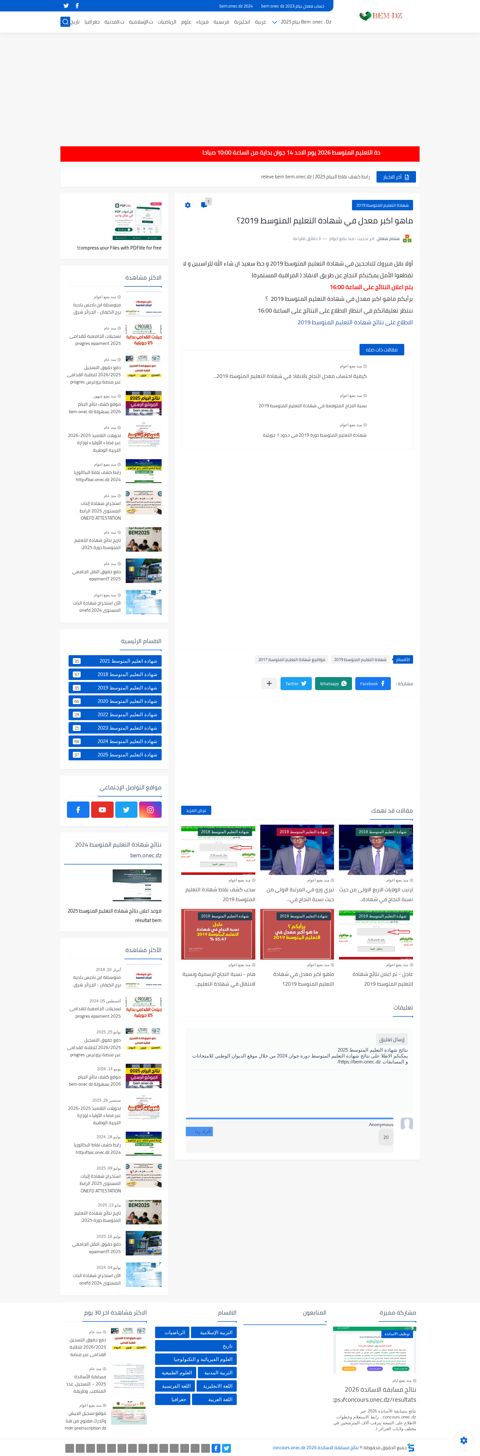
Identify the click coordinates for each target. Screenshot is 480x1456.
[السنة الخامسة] (174, 1448)
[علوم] (122, 1448)
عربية (260, 21)
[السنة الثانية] (205, 1448)
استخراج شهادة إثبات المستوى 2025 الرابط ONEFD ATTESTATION (100, 511)
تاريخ (75, 21)
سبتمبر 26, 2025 (106, 1100)
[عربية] (163, 1448)
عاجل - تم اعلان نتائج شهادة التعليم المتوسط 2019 (383, 979)
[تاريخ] (69, 1448)
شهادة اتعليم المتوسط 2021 (115, 661)
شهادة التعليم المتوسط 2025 (115, 755)
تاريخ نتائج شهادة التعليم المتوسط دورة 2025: (97, 544)
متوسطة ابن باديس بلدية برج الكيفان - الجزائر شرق (97, 308)
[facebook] (77, 5)
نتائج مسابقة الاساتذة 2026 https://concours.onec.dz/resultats (374, 1394)
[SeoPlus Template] (411, 1447)
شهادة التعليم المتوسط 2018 (115, 674)
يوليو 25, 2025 (109, 1032)
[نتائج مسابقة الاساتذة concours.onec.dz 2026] (378, 16)
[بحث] (65, 22)
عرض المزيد (196, 810)
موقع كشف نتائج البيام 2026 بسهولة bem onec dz (95, 407)
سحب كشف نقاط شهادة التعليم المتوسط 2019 (220, 894)
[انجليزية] (153, 1448)
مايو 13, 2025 (109, 1205)
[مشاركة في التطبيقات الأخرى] (269, 683)
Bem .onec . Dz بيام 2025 (306, 21)
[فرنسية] (142, 1448)
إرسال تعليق (392, 1039)
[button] (373, 683)
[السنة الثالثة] (195, 1448)
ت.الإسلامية (141, 21)
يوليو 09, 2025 (109, 1168)
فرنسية (221, 21)
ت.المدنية (114, 21)
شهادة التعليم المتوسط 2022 (115, 715)
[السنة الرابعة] (184, 1448)
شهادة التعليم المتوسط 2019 (382, 205)
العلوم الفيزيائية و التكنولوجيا (203, 1359)
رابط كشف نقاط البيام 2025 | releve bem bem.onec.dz (315, 176)
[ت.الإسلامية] (101, 1448)
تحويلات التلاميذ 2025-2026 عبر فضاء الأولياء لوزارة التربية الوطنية (94, 443)
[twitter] (66, 5)
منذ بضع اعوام (351, 366)
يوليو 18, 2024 (109, 1137)
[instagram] (150, 809)
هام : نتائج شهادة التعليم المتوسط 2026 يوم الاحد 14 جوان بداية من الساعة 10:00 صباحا (328, 152)
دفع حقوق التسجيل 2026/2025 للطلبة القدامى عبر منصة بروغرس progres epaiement (94, 375)
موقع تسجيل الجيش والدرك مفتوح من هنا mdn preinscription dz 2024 (85, 1421)
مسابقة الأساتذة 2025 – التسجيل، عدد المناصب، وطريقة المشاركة (86, 1384)
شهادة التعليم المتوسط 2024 (115, 741)
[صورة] (144, 304)
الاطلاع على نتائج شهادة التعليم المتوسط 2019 (355, 322)
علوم (186, 21)
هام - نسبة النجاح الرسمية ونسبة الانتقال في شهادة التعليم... (219, 979)
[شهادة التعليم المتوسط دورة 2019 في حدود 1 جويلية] (390, 431)
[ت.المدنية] (90, 1448)
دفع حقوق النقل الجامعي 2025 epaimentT (96, 575)
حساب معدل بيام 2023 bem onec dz (292, 6)
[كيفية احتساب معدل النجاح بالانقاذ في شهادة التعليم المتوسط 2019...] (390, 372)
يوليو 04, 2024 (109, 1267)
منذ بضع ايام (401, 1380)
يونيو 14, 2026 (109, 1069)
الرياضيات (167, 21)
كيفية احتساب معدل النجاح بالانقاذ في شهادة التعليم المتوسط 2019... (290, 376)
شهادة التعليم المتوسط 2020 (115, 701)
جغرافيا (92, 21)
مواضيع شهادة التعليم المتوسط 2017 (291, 659)
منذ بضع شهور (104, 396)
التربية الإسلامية (216, 1332)
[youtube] (102, 809)
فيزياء (202, 21)
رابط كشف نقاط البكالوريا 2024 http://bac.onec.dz (97, 476)
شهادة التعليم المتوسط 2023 (115, 728)
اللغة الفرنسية (176, 1386)
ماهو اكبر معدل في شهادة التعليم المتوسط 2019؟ (303, 979)
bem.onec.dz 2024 (236, 6)
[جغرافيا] (80, 1448)
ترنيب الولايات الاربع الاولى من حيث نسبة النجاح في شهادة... (376, 894)
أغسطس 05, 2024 (105, 1001)
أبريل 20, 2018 (108, 969)
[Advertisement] (240, 85)
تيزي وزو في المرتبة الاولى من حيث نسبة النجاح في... (300, 894)
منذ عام (110, 328)
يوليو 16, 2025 (109, 1236)
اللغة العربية (220, 1399)
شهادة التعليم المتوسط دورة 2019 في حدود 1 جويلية (315, 435)
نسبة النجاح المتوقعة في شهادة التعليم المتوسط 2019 (313, 405)
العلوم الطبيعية (177, 1372)
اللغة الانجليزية (217, 1386)
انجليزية (242, 21)
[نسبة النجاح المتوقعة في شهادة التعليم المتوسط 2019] (390, 402)
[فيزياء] (132, 1448)
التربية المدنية (218, 1372)
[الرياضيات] (111, 1448)
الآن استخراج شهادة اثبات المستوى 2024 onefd (97, 606)
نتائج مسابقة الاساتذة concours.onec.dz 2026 (316, 1447)
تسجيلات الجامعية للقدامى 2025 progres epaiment (95, 340)
